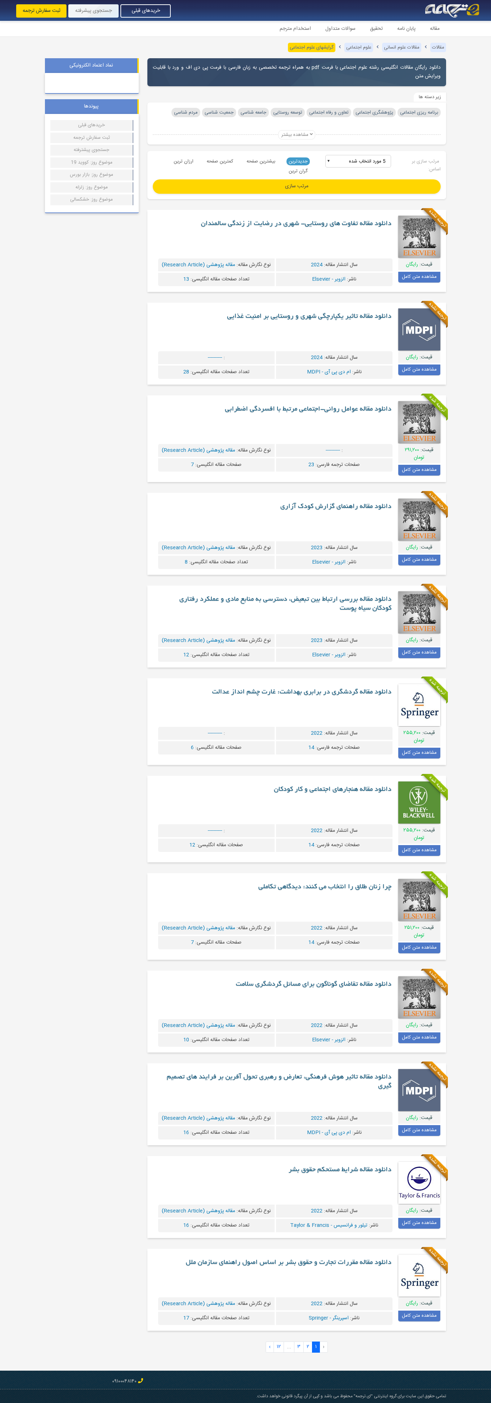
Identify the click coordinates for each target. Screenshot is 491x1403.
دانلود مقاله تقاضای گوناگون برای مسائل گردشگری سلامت (313, 984)
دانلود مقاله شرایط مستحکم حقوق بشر (340, 1170)
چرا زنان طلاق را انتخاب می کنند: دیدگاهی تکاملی (324, 887)
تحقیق (376, 28)
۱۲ (279, 1347)
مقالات (438, 47)
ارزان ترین (183, 161)
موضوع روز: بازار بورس (91, 175)
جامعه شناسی (253, 112)
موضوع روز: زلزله (91, 187)
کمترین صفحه (220, 161)
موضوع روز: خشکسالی (91, 199)
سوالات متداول (340, 28)
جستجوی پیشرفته (93, 10)
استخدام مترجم (295, 28)
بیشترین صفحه (261, 161)
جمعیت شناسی (219, 112)
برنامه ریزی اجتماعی (419, 112)
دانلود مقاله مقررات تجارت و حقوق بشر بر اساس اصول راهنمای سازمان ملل (288, 1262)
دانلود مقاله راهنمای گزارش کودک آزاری (335, 506)
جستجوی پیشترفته (91, 150)
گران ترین (298, 171)
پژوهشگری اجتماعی (374, 112)
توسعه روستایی (287, 112)
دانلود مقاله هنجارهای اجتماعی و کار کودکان (332, 789)
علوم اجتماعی (358, 47)
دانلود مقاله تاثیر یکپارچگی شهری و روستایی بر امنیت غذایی (309, 316)
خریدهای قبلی (146, 10)
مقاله (435, 28)
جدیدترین (298, 161)
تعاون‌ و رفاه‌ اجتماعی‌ (329, 112)
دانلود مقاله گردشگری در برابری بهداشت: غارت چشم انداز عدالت (301, 692)
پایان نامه (406, 28)
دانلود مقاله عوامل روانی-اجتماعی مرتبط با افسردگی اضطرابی (308, 409)
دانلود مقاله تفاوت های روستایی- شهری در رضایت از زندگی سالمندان (296, 224)
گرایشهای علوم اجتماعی (312, 47)
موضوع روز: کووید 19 (92, 162)
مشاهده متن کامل (419, 277)
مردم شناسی (186, 112)
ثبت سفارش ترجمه (41, 10)
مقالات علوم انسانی (401, 47)
